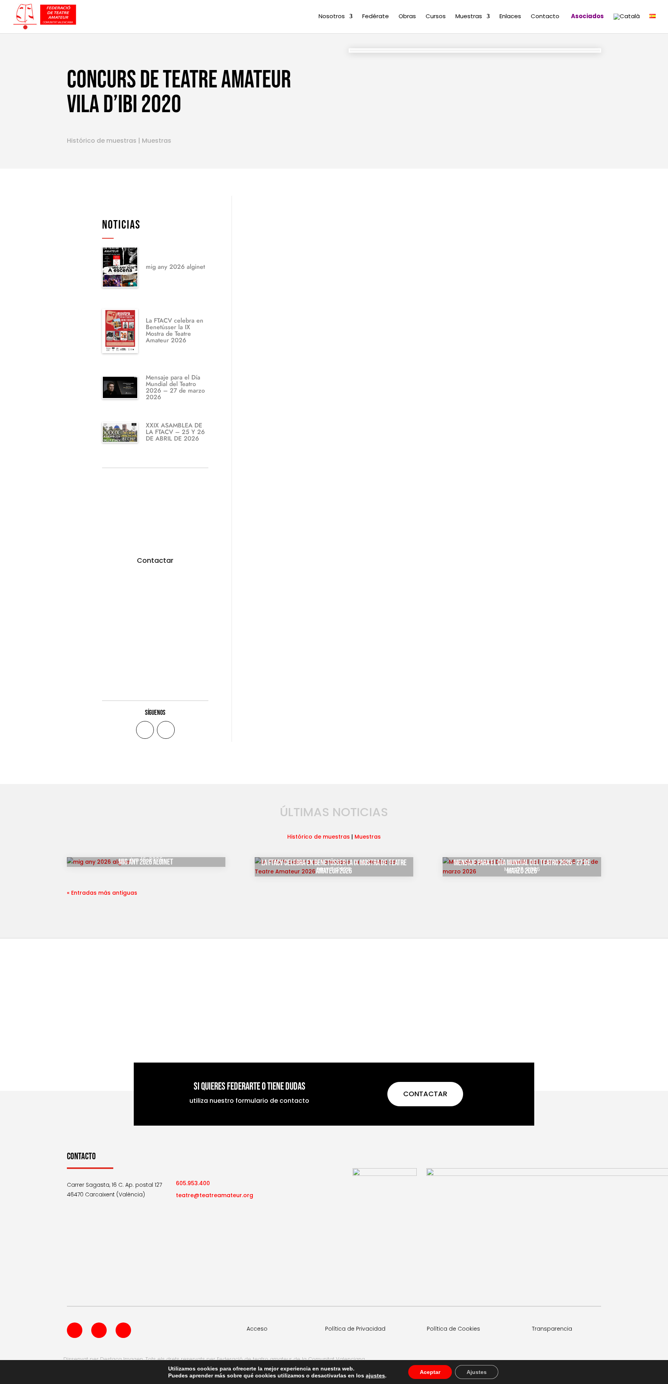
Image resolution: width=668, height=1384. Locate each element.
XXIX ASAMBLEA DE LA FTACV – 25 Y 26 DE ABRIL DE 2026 (175, 432)
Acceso (257, 1329)
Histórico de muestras (101, 140)
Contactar (155, 560)
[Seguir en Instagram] (123, 1330)
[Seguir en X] (166, 730)
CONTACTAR (425, 1094)
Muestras (468, 17)
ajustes (375, 1375)
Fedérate (375, 17)
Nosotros (332, 17)
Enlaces (510, 17)
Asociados (587, 17)
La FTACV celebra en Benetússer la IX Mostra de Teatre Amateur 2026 (174, 330)
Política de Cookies (453, 1329)
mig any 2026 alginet (175, 266)
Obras (407, 17)
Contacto (545, 17)
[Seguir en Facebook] (145, 730)
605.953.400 (193, 1183)
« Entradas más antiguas (102, 893)
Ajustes (477, 1372)
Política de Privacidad (355, 1329)
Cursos (436, 17)
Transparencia (552, 1329)
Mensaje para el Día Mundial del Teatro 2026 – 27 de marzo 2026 (175, 387)
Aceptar (430, 1372)
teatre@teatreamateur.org (214, 1195)
